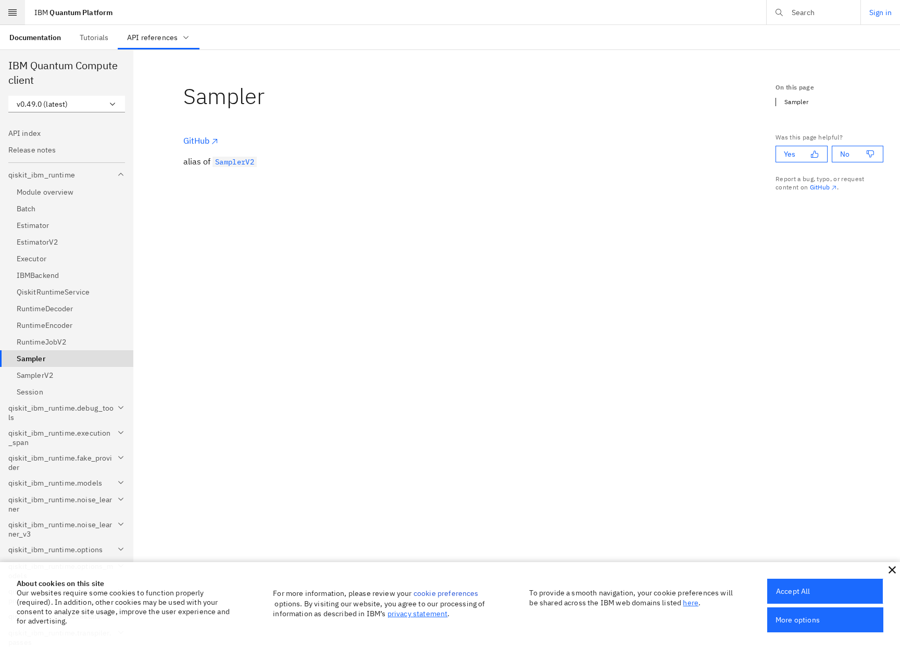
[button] (892, 570)
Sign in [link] (880, 12)
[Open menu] (12, 12)
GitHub (196, 140)
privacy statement (418, 613)
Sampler (796, 102)
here (690, 602)
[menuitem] (35, 37)
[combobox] (66, 104)
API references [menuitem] (152, 37)
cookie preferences (446, 593)
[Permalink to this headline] (273, 96)
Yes (789, 154)
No (844, 154)
